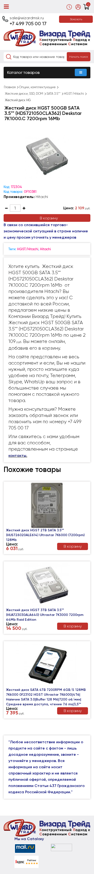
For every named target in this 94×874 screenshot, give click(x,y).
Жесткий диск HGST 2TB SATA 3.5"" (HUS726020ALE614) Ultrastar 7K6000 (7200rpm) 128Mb (45, 535)
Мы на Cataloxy (29, 839)
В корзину (49, 218)
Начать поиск (78, 56)
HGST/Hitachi (74, 93)
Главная (10, 87)
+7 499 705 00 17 (28, 23)
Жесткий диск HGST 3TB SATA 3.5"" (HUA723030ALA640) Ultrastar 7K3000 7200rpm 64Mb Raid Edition (44, 615)
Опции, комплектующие (37, 87)
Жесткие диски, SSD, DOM (24, 93)
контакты (17, 455)
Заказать (76, 19)
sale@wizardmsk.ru (27, 18)
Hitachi (42, 196)
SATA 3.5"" (53, 93)
